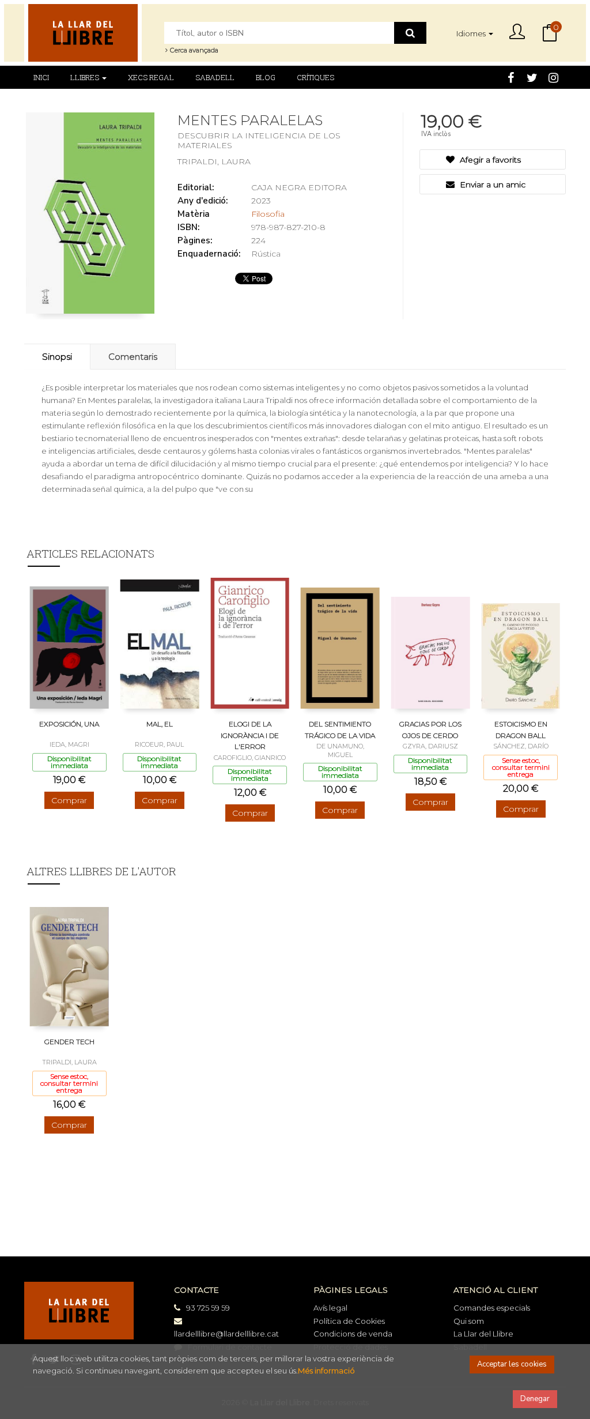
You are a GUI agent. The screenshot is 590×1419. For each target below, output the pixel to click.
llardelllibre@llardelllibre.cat (226, 1333)
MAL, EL (159, 724)
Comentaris (132, 356)
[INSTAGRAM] (553, 76)
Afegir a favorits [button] (489, 160)
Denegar (535, 1399)
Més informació (326, 1370)
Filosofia (268, 214)
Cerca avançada (193, 50)
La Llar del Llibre (483, 1333)
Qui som (468, 1321)
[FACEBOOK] (510, 76)
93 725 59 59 (208, 1307)
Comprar (69, 800)
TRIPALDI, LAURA (214, 161)
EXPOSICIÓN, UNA (69, 724)
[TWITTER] (531, 76)
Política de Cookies (349, 1321)
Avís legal (330, 1307)
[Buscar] (410, 33)
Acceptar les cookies (512, 1364)
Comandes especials (491, 1307)
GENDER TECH (69, 1041)
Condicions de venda (352, 1333)
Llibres (85, 77)
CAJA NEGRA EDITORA (299, 187)
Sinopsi (57, 356)
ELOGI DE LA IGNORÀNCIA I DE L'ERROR (250, 735)
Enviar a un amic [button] (491, 184)
